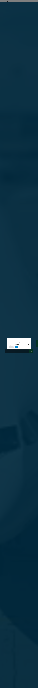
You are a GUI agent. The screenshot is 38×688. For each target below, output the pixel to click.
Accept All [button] (16, 347)
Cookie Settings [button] (11, 347)
